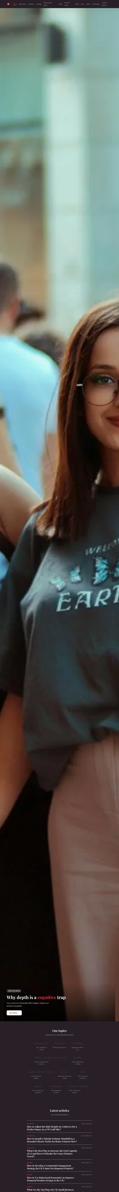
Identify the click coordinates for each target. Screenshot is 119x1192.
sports (88, 4)
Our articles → (14, 1013)
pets (82, 4)
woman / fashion (104, 4)
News (77, 4)
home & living (67, 4)
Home (15, 4)
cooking (38, 4)
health (60, 4)
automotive (22, 4)
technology (96, 4)
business (31, 4)
